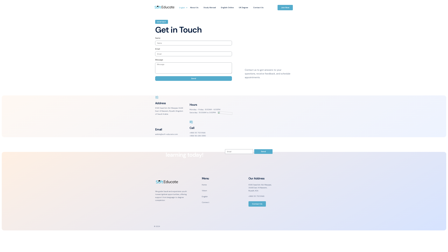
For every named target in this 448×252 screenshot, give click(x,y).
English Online (227, 7)
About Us (194, 7)
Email (157, 49)
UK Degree (243, 7)
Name (157, 38)
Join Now (285, 7)
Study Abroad (209, 7)
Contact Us (258, 7)
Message (159, 60)
